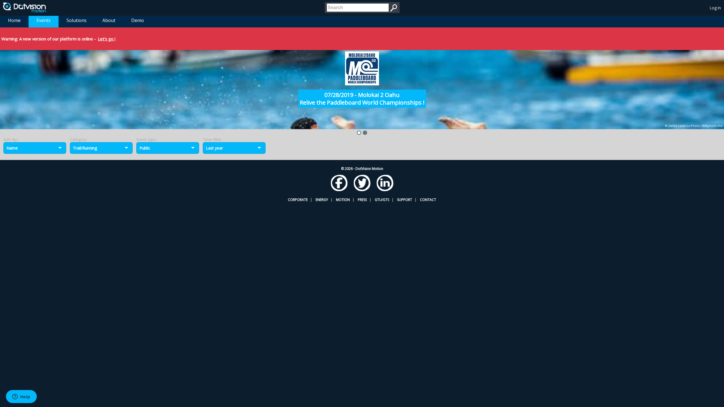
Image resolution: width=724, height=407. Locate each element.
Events (43, 20)
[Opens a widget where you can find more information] (21, 397)
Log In (715, 7)
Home (14, 20)
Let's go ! (106, 39)
